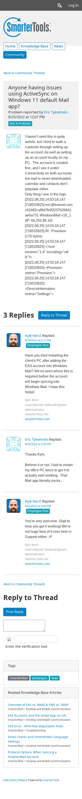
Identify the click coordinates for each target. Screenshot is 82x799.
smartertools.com (37, 419)
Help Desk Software (15, 780)
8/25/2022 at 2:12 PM (38, 340)
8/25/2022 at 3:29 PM (38, 444)
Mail (55, 678)
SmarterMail (19, 678)
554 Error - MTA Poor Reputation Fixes (35, 726)
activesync (39, 678)
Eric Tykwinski (55, 112)
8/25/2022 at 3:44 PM (38, 506)
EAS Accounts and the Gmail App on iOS (37, 715)
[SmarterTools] (27, 26)
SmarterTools (51, 780)
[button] (59, 5)
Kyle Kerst (33, 336)
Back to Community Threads (24, 73)
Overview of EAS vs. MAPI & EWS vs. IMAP (38, 705)
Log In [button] (73, 5)
